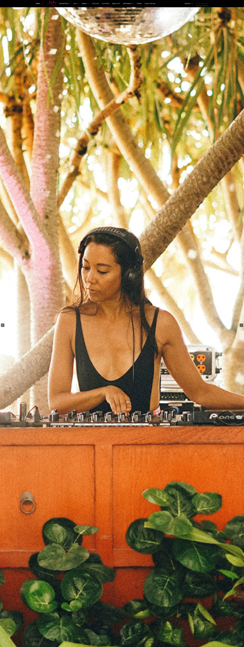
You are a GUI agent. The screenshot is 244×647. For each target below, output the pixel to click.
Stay (75, 3)
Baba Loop (116, 3)
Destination (63, 3)
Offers (139, 3)
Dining (84, 3)
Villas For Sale (150, 3)
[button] (2, 325)
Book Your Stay (202, 3)
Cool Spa (95, 3)
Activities (105, 3)
